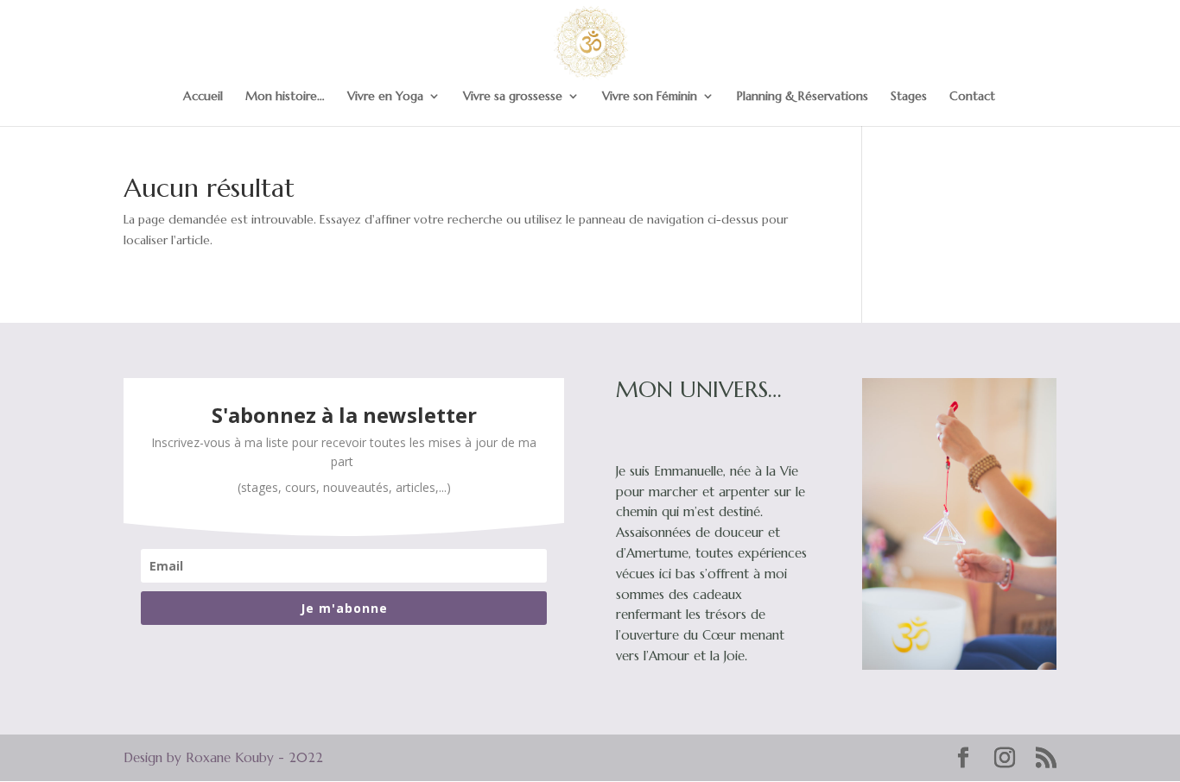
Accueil (203, 97)
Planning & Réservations (802, 97)
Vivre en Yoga (385, 97)
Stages (909, 97)
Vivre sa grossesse (512, 97)
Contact (972, 97)
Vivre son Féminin (649, 97)
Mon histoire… (285, 97)
